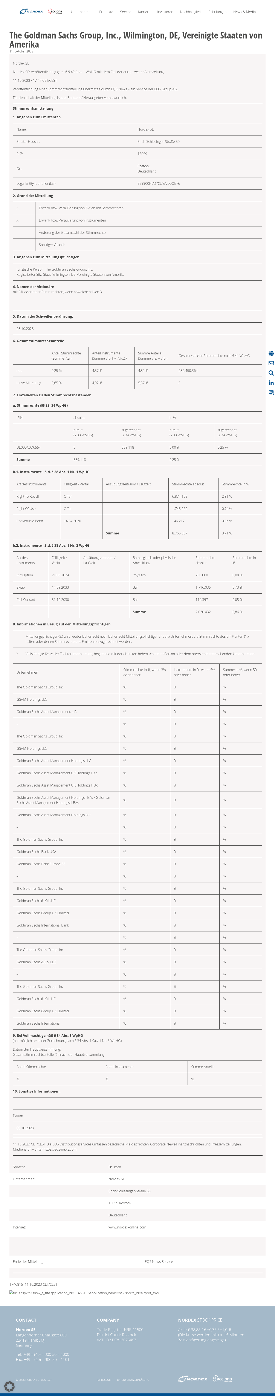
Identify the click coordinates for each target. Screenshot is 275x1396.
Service (125, 11)
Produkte (106, 11)
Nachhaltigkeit (191, 11)
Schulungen (217, 11)
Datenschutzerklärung (133, 1379)
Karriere (144, 11)
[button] (9, 1386)
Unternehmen (81, 11)
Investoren (165, 11)
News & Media (244, 11)
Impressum (104, 1379)
